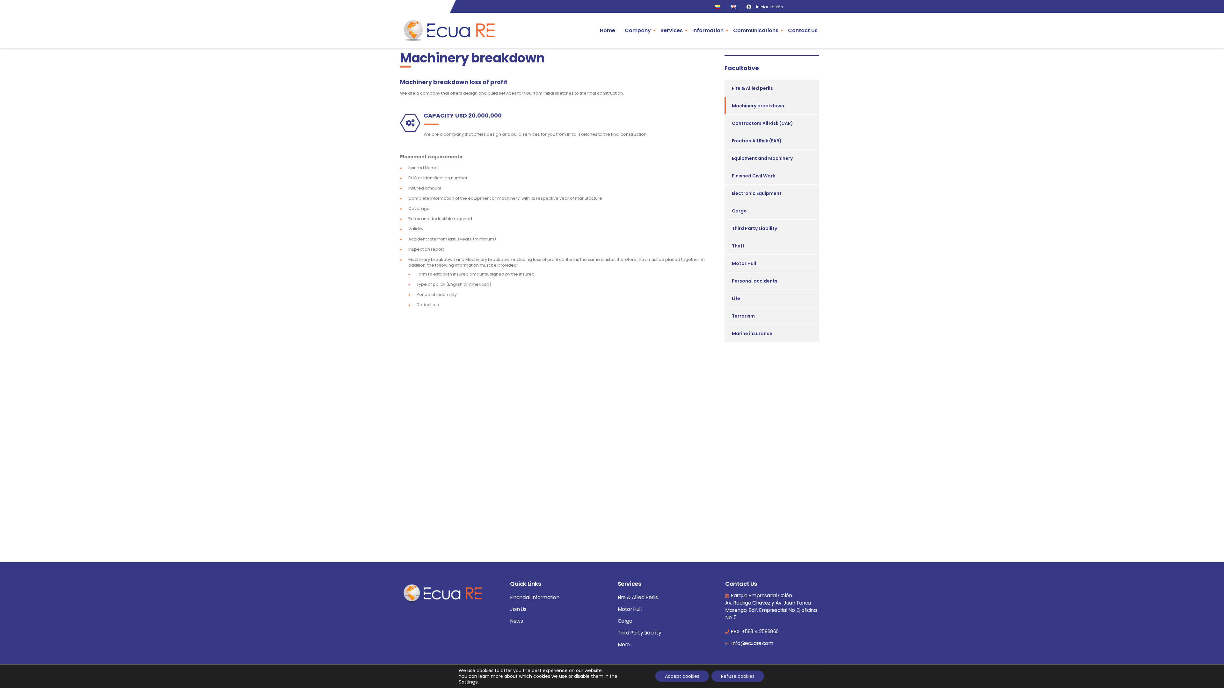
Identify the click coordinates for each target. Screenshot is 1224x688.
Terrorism (743, 316)
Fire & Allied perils (752, 88)
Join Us (518, 609)
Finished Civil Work (753, 176)
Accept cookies (682, 676)
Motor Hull (744, 263)
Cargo (739, 211)
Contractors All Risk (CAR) (762, 123)
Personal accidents (754, 281)
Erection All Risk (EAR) (757, 141)
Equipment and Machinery (762, 158)
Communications (755, 30)
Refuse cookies (737, 676)
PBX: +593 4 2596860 (755, 631)
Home (607, 30)
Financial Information (534, 597)
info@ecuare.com (752, 643)
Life (736, 298)
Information (708, 30)
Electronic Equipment (757, 193)
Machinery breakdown (758, 106)
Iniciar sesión (769, 7)
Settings (468, 682)
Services (671, 30)
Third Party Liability (754, 228)
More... (625, 644)
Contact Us (803, 30)
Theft (738, 246)
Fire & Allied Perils (638, 597)
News (516, 621)
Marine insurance (752, 333)
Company (638, 30)
